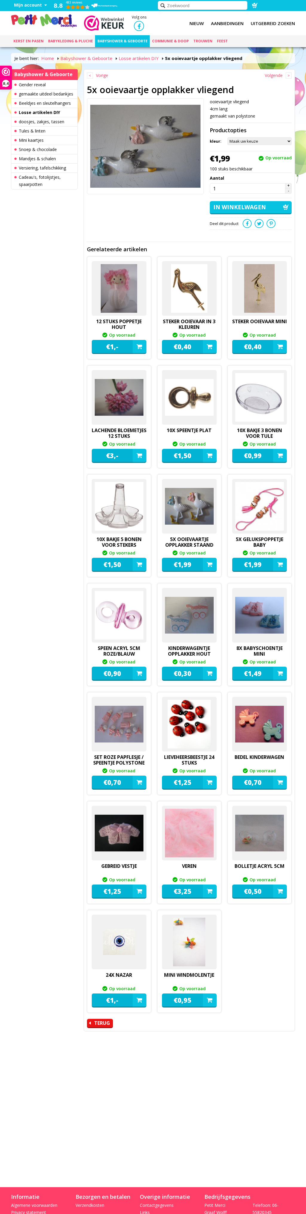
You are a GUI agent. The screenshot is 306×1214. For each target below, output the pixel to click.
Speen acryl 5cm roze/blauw (119, 651)
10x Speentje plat (189, 430)
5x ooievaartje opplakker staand (189, 542)
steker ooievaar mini (259, 321)
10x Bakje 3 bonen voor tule (259, 433)
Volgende (274, 75)
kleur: (215, 141)
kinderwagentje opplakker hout (189, 651)
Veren (189, 866)
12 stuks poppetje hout (119, 324)
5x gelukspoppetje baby (259, 542)
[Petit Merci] (44, 20)
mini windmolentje (189, 975)
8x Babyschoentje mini (259, 651)
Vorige (102, 75)
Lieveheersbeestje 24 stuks (189, 760)
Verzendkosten (90, 1205)
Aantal (217, 178)
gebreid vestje (119, 866)
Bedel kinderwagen (259, 757)
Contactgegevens (157, 1205)
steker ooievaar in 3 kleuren (189, 324)
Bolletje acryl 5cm (259, 866)
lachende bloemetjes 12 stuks (119, 433)
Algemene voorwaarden (34, 1205)
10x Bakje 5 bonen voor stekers (119, 542)
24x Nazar (119, 975)
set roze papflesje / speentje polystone (119, 760)
